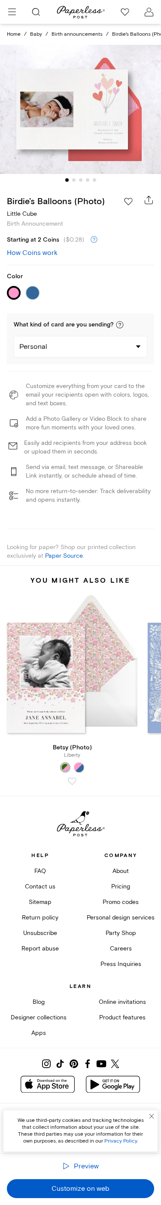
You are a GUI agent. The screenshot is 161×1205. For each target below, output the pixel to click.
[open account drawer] (149, 12)
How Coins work (32, 252)
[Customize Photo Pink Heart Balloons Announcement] (80, 109)
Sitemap (40, 902)
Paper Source (64, 555)
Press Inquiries (120, 964)
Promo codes (121, 902)
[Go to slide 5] (94, 180)
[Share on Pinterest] (74, 1063)
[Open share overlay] (149, 200)
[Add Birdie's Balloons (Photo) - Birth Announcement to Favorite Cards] (128, 201)
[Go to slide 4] (87, 180)
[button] (119, 324)
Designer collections (39, 1017)
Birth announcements (77, 34)
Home (14, 34)
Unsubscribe (40, 933)
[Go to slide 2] (74, 180)
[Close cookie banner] (151, 1116)
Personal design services (121, 917)
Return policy (40, 917)
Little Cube (22, 213)
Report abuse (40, 948)
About (120, 871)
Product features (122, 1017)
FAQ (40, 871)
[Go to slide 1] (67, 180)
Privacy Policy (120, 1141)
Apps (38, 1033)
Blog (39, 1002)
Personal (33, 346)
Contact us (40, 886)
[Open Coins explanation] (94, 240)
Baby (36, 34)
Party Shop (121, 933)
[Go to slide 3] (80, 180)
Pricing (120, 886)
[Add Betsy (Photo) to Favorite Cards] (72, 781)
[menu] (12, 12)
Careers (121, 948)
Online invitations (122, 1002)
